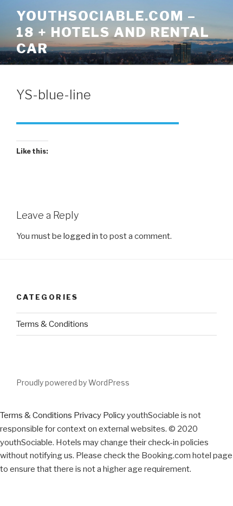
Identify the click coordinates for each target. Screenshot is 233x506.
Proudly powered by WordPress (73, 382)
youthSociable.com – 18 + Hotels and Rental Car (113, 32)
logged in (80, 236)
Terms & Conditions (52, 324)
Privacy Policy (99, 415)
